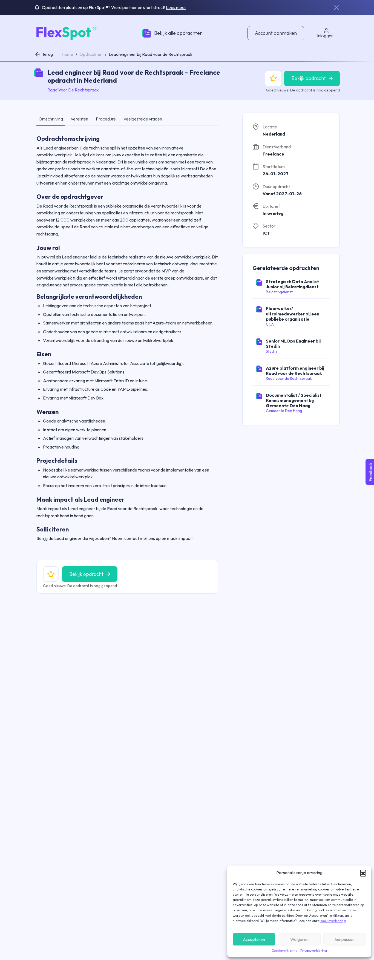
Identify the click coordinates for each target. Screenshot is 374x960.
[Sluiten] (336, 7)
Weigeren (299, 939)
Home (67, 54)
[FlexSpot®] (65, 32)
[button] (363, 872)
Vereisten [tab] (79, 119)
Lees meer (176, 7)
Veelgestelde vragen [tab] (142, 119)
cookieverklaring (333, 921)
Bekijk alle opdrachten (178, 33)
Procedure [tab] (106, 119)
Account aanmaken (276, 33)
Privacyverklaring (313, 950)
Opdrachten (90, 54)
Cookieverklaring (285, 950)
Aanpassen (345, 939)
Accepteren (254, 939)
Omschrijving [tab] (51, 119)
